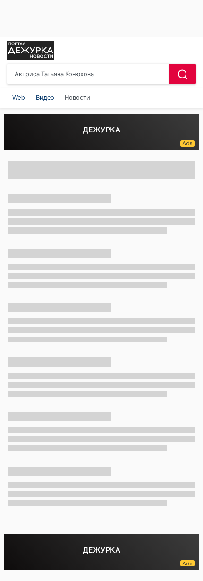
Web (18, 98)
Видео (45, 98)
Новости (77, 98)
